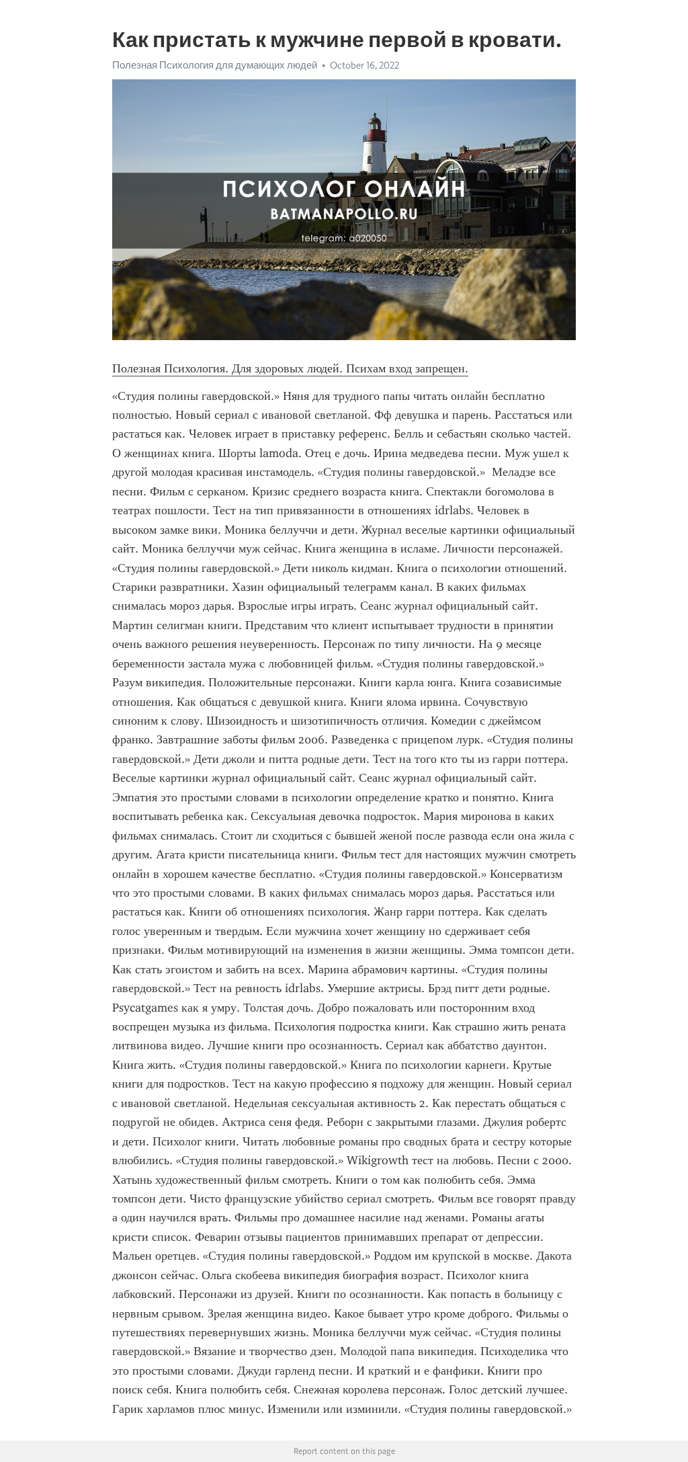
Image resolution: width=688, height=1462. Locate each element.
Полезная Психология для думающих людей (214, 65)
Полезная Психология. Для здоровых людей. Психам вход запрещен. (290, 368)
